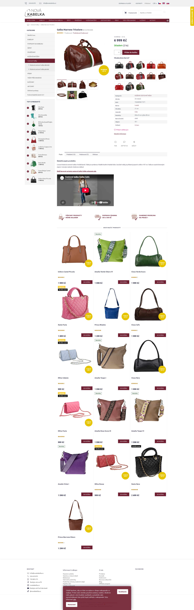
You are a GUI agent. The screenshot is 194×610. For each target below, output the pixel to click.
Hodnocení (102, 578)
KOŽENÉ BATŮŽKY (33, 56)
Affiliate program (104, 584)
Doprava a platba (68, 574)
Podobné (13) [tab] (71, 154)
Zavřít (118, 139)
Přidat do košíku (130, 52)
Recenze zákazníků (105, 580)
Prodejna (102, 574)
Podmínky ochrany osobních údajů (74, 582)
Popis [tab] (61, 154)
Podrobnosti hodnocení (80, 33)
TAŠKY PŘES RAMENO (34, 78)
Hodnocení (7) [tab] (84, 154)
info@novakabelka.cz (36, 573)
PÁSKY (29, 73)
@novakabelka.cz (35, 591)
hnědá (137, 105)
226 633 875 (34, 576)
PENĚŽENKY (31, 52)
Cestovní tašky (32, 61)
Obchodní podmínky (69, 580)
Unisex (137, 125)
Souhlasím (123, 592)
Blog (100, 582)
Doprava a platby (125, 3)
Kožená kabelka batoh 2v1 (35, 95)
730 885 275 (34, 579)
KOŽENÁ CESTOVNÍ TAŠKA (143, 95)
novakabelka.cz (35, 585)
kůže (136, 112)
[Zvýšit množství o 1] (121, 51)
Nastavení (72, 604)
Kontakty (139, 3)
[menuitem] (31, 20)
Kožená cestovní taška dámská (39, 65)
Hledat (164, 12)
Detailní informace (120, 134)
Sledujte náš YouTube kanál (38, 588)
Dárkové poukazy (32, 90)
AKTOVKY (30, 86)
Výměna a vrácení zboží (70, 576)
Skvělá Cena (31, 35)
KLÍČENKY (30, 82)
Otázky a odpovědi (69, 586)
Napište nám (67, 584)
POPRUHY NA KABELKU (35, 44)
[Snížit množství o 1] (121, 53)
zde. (74, 599)
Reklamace (66, 578)
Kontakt (101, 576)
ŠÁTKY (29, 48)
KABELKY (30, 39)
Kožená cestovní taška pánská (39, 69)
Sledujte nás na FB (36, 582)
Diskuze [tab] (95, 154)
